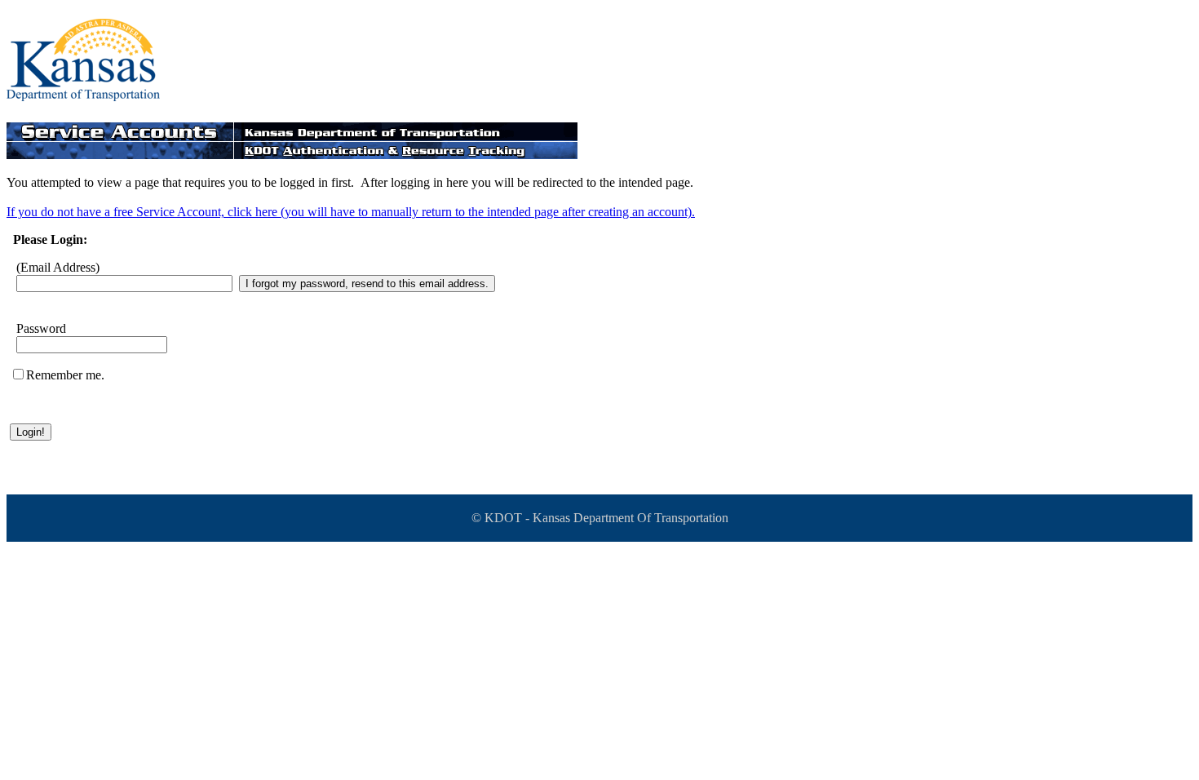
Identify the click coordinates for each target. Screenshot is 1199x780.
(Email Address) (58, 267)
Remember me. (65, 375)
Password (41, 328)
